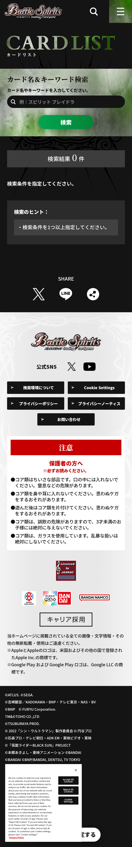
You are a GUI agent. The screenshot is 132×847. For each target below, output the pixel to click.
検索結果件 (66, 157)
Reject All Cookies (68, 790)
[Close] (75, 770)
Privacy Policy (16, 837)
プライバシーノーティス (99, 403)
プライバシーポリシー (38, 403)
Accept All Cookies (68, 780)
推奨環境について (38, 387)
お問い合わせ (68, 419)
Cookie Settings (99, 387)
